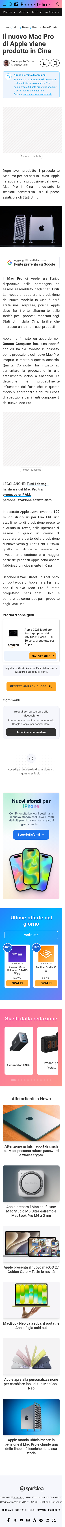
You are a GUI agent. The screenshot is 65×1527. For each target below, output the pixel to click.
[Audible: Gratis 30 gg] (46, 953)
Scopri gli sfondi (29, 834)
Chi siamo (7, 1510)
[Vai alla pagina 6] (31, 1080)
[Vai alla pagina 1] (13, 1080)
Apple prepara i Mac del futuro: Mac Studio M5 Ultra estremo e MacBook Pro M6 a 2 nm (31, 1211)
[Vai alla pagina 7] (34, 1080)
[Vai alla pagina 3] (21, 1080)
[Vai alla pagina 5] (28, 1080)
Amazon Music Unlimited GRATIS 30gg (17, 970)
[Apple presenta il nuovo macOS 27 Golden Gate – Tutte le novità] (31, 1244)
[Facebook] (8, 1520)
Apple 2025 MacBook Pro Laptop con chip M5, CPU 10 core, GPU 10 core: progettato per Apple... (39, 637)
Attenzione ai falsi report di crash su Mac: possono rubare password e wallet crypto (31, 1150)
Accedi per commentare (31, 732)
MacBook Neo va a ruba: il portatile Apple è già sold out (31, 1325)
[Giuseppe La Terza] (6, 63)
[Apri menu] (49, 4)
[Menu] (4, 4)
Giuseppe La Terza (22, 61)
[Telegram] (41, 1520)
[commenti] (44, 63)
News (25, 27)
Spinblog (19, 1497)
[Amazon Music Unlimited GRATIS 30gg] (17, 953)
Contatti (21, 1510)
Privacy (41, 1510)
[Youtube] (21, 1520)
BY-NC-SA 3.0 (30, 1502)
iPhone (7, 12)
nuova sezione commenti (37, 94)
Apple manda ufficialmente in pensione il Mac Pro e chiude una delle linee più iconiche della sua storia (31, 1446)
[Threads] (34, 1520)
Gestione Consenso (51, 1502)
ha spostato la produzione (23, 181)
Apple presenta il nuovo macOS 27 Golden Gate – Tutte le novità (31, 1269)
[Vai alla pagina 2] (18, 1080)
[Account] (57, 4)
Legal (32, 1510)
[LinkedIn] (47, 1520)
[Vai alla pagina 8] (37, 1080)
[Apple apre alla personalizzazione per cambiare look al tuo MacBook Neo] (31, 1356)
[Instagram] (28, 1520)
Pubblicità (54, 1510)
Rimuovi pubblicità (31, 156)
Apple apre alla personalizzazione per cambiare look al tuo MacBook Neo (31, 1383)
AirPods (50, 12)
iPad (22, 12)
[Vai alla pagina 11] (47, 1080)
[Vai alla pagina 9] (41, 1080)
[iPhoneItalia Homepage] (30, 4)
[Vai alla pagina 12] (50, 1080)
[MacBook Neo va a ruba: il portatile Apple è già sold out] (31, 1300)
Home (6, 27)
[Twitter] (15, 1520)
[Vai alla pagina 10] (44, 1080)
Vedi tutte (31, 935)
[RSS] (54, 1520)
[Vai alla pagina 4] (24, 1080)
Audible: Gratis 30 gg (46, 969)
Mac (35, 12)
